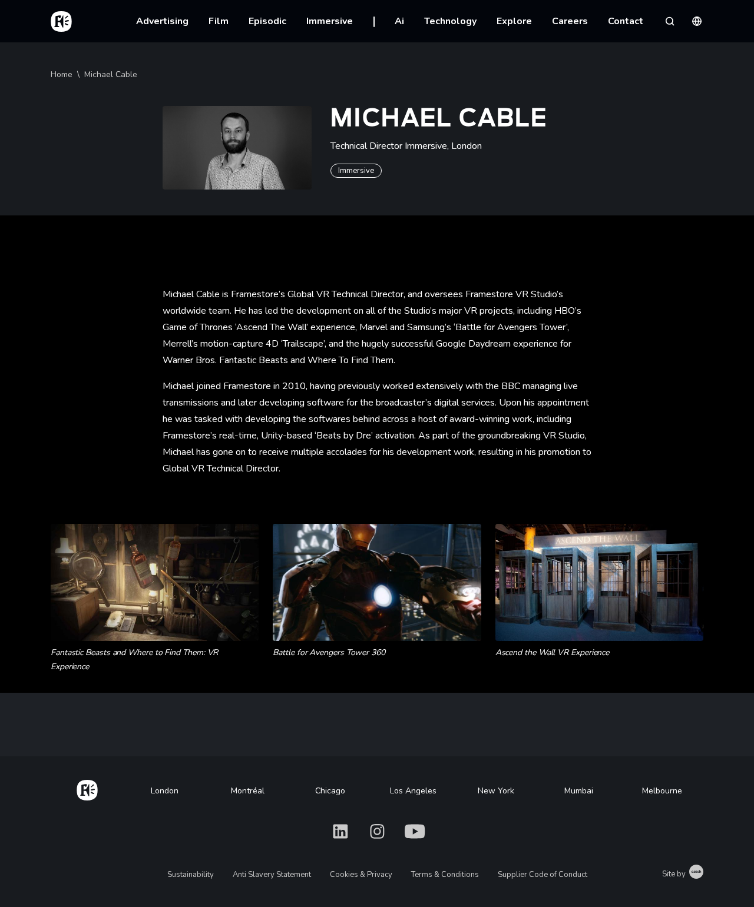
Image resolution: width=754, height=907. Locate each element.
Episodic (267, 21)
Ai (399, 21)
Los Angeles (413, 790)
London (164, 790)
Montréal (247, 790)
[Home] (87, 788)
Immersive (329, 21)
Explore (514, 21)
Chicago (330, 790)
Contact (625, 21)
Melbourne (662, 790)
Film (219, 21)
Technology (450, 21)
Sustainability (190, 874)
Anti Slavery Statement (272, 874)
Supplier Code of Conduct (542, 874)
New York (496, 790)
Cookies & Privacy (361, 874)
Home (61, 74)
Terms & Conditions (445, 874)
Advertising (162, 21)
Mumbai (578, 790)
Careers (570, 21)
